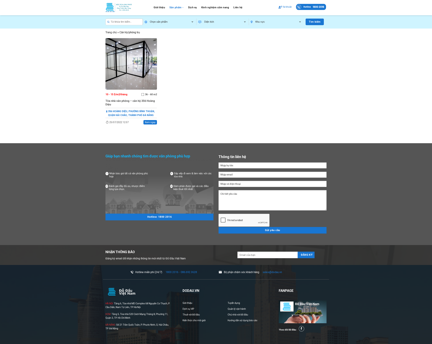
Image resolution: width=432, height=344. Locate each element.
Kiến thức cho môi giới (194, 320)
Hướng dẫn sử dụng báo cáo (242, 320)
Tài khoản (287, 6)
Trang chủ (111, 32)
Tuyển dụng (234, 303)
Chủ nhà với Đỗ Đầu (238, 314)
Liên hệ (237, 7)
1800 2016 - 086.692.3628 (181, 272)
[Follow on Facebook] (301, 329)
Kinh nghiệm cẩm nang (215, 7)
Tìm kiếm (315, 21)
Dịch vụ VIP (188, 309)
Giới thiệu (159, 7)
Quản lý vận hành (237, 309)
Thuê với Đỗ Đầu (191, 314)
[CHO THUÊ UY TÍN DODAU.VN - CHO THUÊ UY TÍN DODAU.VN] (126, 7)
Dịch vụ (192, 7)
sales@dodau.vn (272, 272)
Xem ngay (150, 122)
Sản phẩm (175, 7)
